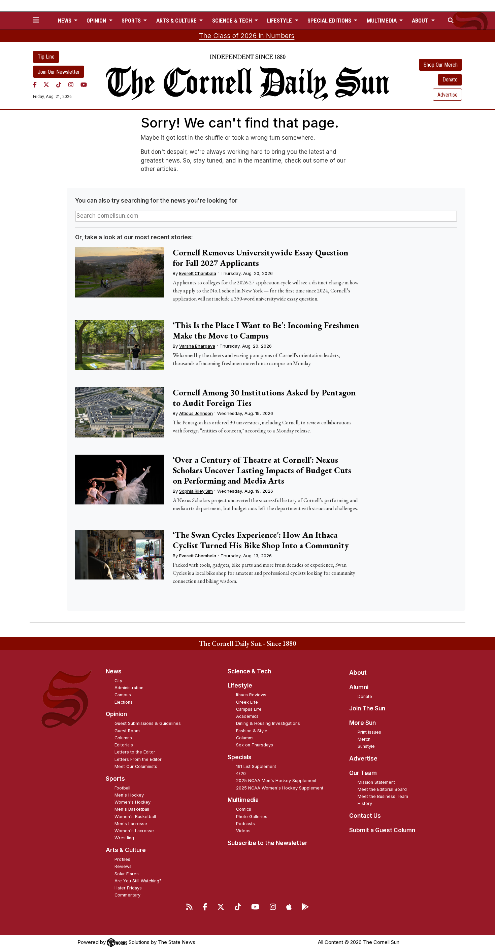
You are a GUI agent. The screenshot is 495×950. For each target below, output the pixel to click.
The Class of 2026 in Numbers (246, 36)
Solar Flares (126, 873)
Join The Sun (367, 708)
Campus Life (249, 709)
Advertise (447, 95)
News (114, 671)
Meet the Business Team (383, 796)
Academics (247, 716)
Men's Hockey (129, 795)
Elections (123, 702)
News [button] (65, 20)
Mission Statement (376, 782)
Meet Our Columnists (135, 766)
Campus (122, 694)
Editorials (123, 744)
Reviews (123, 866)
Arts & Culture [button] (177, 20)
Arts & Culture (126, 850)
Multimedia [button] (382, 20)
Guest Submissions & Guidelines (147, 723)
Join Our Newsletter (59, 72)
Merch (364, 739)
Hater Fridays (128, 887)
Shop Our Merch (441, 65)
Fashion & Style (251, 730)
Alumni (358, 687)
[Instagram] (70, 84)
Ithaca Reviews (251, 694)
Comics (243, 809)
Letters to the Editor (134, 751)
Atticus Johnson (196, 413)
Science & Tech (249, 671)
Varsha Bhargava (197, 346)
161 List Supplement (256, 766)
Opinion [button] (97, 20)
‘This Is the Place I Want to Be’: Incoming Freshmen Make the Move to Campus (266, 330)
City (118, 680)
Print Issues (369, 732)
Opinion (116, 714)
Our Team (363, 773)
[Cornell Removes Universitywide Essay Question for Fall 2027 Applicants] (119, 272)
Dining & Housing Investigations (268, 723)
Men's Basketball (131, 809)
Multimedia (243, 800)
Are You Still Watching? (138, 880)
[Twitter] (46, 84)
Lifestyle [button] (280, 20)
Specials (240, 757)
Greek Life (247, 702)
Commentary (127, 895)
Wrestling (124, 837)
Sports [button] (132, 20)
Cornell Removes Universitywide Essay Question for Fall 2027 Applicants (260, 257)
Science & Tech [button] (232, 20)
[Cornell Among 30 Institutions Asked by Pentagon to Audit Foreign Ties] (119, 412)
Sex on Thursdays (254, 744)
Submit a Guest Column (382, 830)
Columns (123, 737)
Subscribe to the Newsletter (267, 843)
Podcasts (245, 823)
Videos (243, 830)
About (358, 672)
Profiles (122, 859)
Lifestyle (240, 685)
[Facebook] (35, 84)
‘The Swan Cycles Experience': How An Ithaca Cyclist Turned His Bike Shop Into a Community (261, 540)
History (365, 803)
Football (122, 787)
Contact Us (365, 815)
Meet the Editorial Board (382, 789)
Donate (450, 79)
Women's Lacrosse (134, 830)
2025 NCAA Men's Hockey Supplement (276, 780)
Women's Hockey (132, 802)
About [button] (421, 20)
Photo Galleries (251, 816)
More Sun (362, 722)
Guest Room (127, 730)
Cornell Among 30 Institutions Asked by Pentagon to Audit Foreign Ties (264, 397)
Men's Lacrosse (130, 823)
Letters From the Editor (138, 759)
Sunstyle (366, 746)
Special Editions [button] (330, 20)
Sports (115, 778)
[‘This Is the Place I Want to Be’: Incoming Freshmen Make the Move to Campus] (119, 345)
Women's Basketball (135, 816)
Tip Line (46, 57)
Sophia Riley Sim (196, 491)
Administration (128, 687)
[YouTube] (83, 84)
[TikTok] (58, 84)
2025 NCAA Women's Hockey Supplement (279, 787)
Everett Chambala (197, 273)
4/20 (241, 773)
